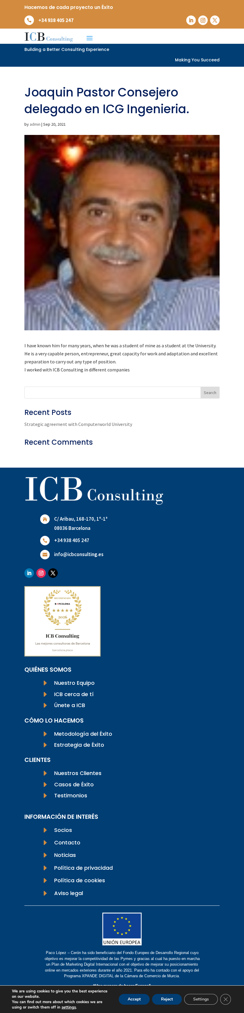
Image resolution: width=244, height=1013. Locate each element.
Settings (201, 999)
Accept (134, 999)
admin (35, 124)
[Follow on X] (215, 20)
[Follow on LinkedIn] (191, 20)
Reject (167, 999)
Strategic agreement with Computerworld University (78, 424)
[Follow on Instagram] (203, 20)
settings (69, 1007)
